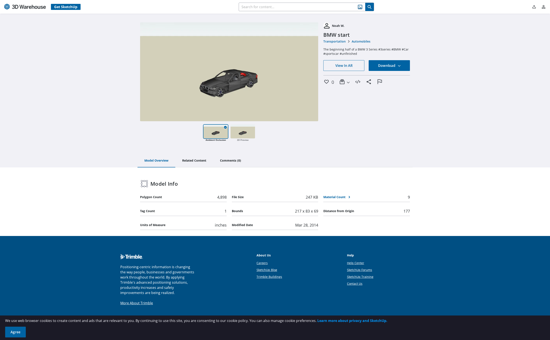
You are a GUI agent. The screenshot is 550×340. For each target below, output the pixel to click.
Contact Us (354, 284)
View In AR (344, 65)
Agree (15, 332)
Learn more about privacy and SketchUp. (352, 320)
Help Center (355, 263)
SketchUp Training (360, 277)
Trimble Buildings (269, 277)
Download (387, 65)
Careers (262, 263)
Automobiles (361, 41)
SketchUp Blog (267, 270)
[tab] (156, 160)
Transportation (334, 41)
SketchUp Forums (359, 270)
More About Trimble (136, 303)
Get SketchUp (65, 7)
